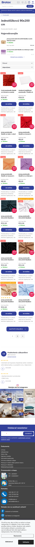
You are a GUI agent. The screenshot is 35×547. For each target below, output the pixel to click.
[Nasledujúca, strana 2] (17, 336)
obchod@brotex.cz (13, 501)
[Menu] (32, 2)
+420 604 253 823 (13, 496)
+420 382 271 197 (13, 492)
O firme (3, 450)
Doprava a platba (6, 456)
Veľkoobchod (4, 452)
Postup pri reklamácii (7, 465)
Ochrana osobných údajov (8, 460)
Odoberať (28, 433)
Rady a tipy (4, 454)
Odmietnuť (9, 542)
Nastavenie (17, 536)
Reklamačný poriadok (7, 467)
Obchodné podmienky (7, 458)
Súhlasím (26, 542)
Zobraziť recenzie (11, 356)
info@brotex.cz (12, 499)
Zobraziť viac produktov (16, 57)
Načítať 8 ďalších (16, 329)
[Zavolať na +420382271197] (22, 2)
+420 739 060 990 (13, 494)
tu (20, 532)
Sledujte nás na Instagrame (18, 387)
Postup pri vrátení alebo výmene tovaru (12, 462)
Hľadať (30, 6)
